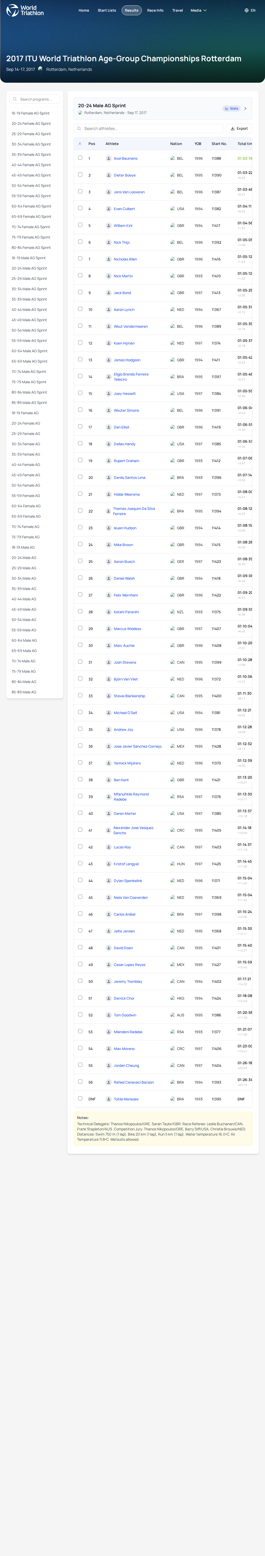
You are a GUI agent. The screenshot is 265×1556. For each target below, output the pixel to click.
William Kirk (123, 225)
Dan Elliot (121, 427)
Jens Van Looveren (129, 191)
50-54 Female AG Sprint (31, 185)
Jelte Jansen (124, 931)
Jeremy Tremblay (128, 981)
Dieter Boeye (125, 175)
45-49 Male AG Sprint (29, 319)
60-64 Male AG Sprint (30, 350)
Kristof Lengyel (126, 863)
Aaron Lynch (124, 309)
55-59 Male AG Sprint (29, 340)
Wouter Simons (126, 410)
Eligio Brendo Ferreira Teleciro (131, 377)
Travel (177, 10)
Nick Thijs (122, 242)
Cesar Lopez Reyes (129, 964)
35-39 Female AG (26, 454)
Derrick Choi (124, 998)
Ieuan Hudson (125, 527)
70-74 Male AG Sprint (29, 371)
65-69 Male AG (24, 650)
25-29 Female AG (26, 433)
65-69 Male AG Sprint (30, 361)
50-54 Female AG (26, 485)
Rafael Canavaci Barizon (134, 1082)
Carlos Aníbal (124, 914)
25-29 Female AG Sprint (31, 133)
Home (84, 10)
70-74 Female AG (25, 526)
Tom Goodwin (125, 1015)
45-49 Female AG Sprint (31, 175)
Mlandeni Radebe (128, 1031)
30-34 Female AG (26, 443)
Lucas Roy (122, 847)
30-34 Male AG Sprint (29, 288)
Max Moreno (124, 1048)
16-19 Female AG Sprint (31, 113)
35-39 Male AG (24, 588)
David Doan (123, 947)
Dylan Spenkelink (128, 880)
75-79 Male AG (24, 671)
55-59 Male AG (24, 629)
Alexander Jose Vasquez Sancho (133, 830)
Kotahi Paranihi (126, 611)
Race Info (155, 10)
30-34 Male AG (24, 578)
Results (131, 10)
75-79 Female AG (26, 536)
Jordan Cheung (126, 1065)
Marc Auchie (124, 645)
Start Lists (107, 10)
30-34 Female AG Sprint (31, 144)
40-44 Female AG (26, 464)
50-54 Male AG (24, 619)
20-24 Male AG (24, 557)
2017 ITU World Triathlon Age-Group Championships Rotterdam (123, 58)
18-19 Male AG (23, 547)
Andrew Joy (123, 729)
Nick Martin (123, 275)
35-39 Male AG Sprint (29, 299)
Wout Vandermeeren (131, 326)
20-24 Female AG (26, 423)
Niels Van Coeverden (131, 897)
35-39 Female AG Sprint (31, 154)
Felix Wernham (126, 595)
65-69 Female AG (26, 516)
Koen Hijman (124, 343)
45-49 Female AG (26, 474)
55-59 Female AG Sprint (31, 195)
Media (196, 10)
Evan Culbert (124, 208)
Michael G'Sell (125, 712)
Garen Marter (125, 813)
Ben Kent (121, 779)
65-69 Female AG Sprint (31, 216)
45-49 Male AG (24, 609)
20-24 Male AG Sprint (29, 268)
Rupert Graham (126, 460)
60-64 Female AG (26, 505)
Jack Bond (122, 292)
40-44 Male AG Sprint (29, 309)
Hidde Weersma (127, 494)
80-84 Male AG (24, 681)
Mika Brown (123, 544)
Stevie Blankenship (129, 695)
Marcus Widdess (127, 628)
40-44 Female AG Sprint (31, 164)
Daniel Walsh (124, 578)
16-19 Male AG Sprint (29, 257)
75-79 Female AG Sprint (31, 237)
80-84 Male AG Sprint (29, 392)
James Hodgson (127, 359)
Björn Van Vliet (126, 679)
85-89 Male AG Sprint (29, 402)
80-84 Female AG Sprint (31, 247)
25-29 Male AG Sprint (29, 278)
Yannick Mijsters (127, 763)
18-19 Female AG (25, 412)
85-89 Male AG (24, 691)
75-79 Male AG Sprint (29, 381)
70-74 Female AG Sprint (31, 226)
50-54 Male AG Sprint (29, 330)
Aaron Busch (124, 561)
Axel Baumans (125, 158)
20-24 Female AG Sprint (31, 123)
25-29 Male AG (24, 567)
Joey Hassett (125, 393)
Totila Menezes (126, 1099)
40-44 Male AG (24, 598)
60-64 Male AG (24, 640)
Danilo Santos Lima (129, 477)
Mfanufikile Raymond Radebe (131, 797)
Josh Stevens (125, 662)
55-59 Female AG (26, 495)
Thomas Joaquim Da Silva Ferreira (134, 511)
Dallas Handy (125, 443)
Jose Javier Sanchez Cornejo (137, 746)
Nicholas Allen (125, 259)
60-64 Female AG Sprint (31, 206)
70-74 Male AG (23, 660)
